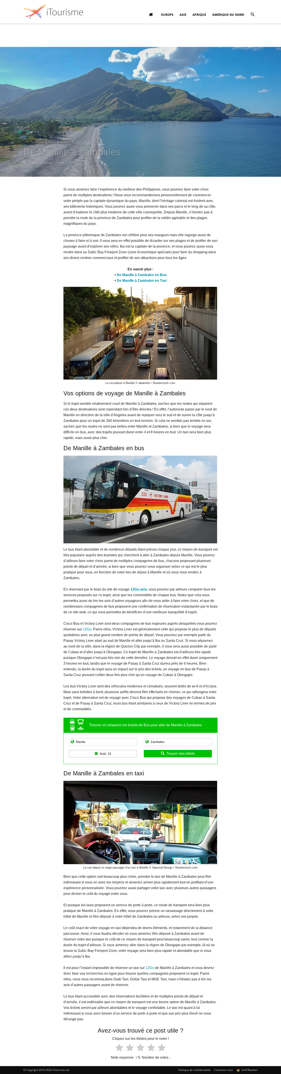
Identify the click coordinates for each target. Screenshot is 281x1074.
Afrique (199, 14)
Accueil (27, 30)
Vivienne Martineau (40, 162)
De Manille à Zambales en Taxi (142, 280)
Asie (183, 14)
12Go (87, 629)
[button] (252, 15)
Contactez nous (223, 1070)
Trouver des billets (180, 753)
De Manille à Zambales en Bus (142, 275)
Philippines (38, 141)
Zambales (65, 141)
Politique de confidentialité (194, 1070)
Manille (52, 141)
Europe (167, 14)
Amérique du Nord (228, 14)
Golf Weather (249, 1070)
